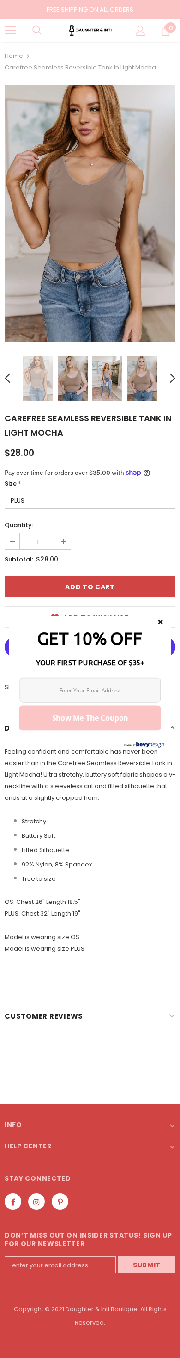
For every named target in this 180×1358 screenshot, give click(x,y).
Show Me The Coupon (90, 718)
